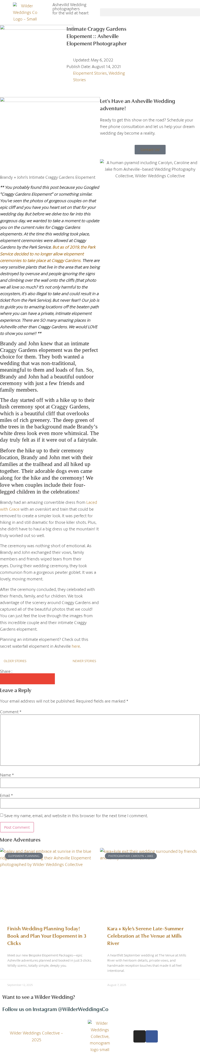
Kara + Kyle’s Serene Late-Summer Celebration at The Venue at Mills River (145, 935)
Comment (10, 712)
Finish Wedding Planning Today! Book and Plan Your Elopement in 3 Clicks (47, 935)
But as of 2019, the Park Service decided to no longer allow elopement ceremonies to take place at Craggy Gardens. (47, 253)
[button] (150, 12)
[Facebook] (152, 1036)
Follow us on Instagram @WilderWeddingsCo (55, 1009)
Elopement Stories (90, 73)
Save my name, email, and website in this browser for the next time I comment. (76, 816)
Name (7, 775)
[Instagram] (139, 1036)
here (76, 646)
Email (6, 795)
